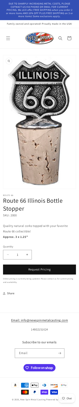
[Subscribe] (59, 353)
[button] (8, 38)
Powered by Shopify (56, 399)
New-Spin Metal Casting (33, 399)
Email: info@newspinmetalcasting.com (39, 320)
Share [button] (11, 293)
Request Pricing (39, 269)
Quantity (8, 246)
